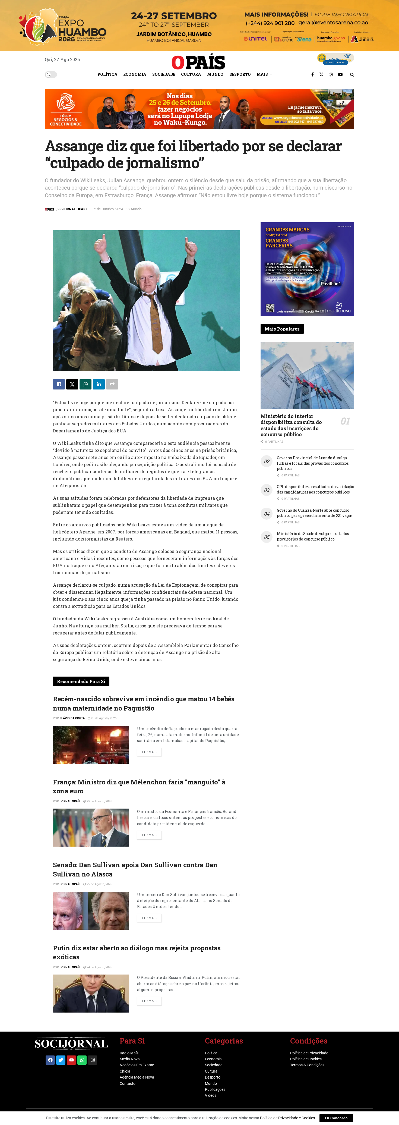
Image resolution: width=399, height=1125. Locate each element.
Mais (262, 74)
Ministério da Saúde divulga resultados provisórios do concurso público (313, 536)
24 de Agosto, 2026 (99, 967)
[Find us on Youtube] (340, 74)
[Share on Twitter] (72, 384)
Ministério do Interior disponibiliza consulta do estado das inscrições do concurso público (291, 425)
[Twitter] (60, 1060)
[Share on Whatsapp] (85, 384)
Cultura (191, 74)
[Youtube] (71, 1060)
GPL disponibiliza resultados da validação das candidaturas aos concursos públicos (315, 489)
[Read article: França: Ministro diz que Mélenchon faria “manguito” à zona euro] (91, 828)
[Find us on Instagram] (331, 74)
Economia (134, 74)
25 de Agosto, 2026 (99, 801)
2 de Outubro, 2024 (108, 209)
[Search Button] (352, 74)
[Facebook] (50, 1060)
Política (107, 74)
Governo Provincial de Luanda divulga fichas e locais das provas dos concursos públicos (313, 463)
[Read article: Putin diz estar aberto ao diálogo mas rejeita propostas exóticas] (91, 994)
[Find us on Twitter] (321, 74)
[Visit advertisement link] (199, 113)
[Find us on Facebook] (312, 74)
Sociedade (163, 74)
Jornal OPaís (70, 801)
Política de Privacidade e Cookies (287, 1118)
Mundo (215, 74)
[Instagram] (92, 1060)
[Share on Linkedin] (99, 384)
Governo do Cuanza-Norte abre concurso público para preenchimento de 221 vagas (315, 513)
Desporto (240, 74)
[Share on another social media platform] (112, 384)
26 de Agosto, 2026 (103, 718)
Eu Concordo (336, 1118)
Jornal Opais (74, 209)
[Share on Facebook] (59, 384)
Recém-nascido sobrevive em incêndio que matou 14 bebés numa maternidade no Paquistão (143, 703)
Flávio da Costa (72, 718)
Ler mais (152, 751)
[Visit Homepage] (198, 59)
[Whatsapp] (82, 1060)
